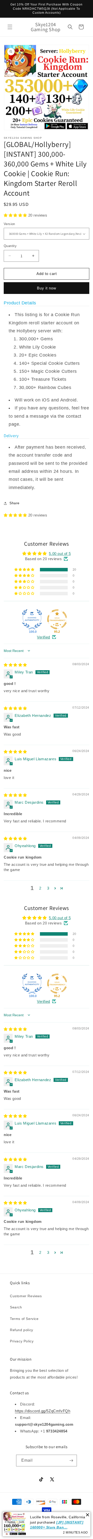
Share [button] (14, 503)
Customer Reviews (26, 1296)
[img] (15, 665)
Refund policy (21, 1330)
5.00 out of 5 (60, 553)
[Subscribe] (71, 1460)
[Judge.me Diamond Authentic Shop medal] (32, 619)
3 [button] (48, 888)
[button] (9, 26)
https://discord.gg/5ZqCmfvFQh (42, 1411)
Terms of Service (24, 1319)
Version (9, 224)
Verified (43, 637)
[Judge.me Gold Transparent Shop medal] (57, 619)
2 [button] (40, 888)
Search (16, 1307)
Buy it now (46, 288)
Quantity (10, 246)
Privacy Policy (21, 1341)
